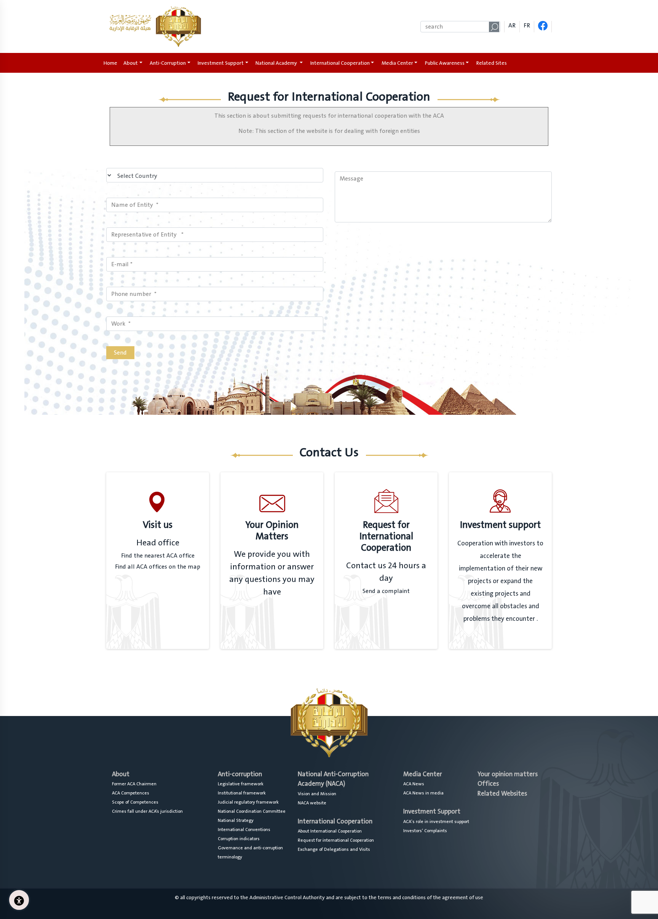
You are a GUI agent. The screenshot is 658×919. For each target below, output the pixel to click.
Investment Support (431, 811)
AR (512, 25)
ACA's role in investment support (436, 821)
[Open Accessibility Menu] (19, 900)
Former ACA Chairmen (134, 784)
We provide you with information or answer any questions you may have (272, 573)
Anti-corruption (240, 774)
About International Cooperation (330, 831)
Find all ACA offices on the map (157, 567)
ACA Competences (130, 793)
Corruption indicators (239, 838)
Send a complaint (386, 591)
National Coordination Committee (252, 811)
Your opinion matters (508, 774)
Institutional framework (242, 793)
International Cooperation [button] (340, 63)
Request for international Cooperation (336, 840)
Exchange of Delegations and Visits (334, 849)
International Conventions (244, 829)
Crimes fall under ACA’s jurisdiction (147, 811)
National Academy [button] (277, 63)
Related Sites (491, 63)
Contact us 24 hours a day (386, 572)
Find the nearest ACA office (158, 556)
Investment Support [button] (221, 63)
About (120, 774)
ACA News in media (423, 793)
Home (112, 63)
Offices (488, 783)
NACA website (312, 803)
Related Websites (502, 793)
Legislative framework (241, 784)
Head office (157, 543)
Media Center (422, 774)
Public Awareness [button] (445, 63)
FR (527, 25)
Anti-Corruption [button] (168, 63)
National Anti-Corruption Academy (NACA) (333, 779)
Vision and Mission (317, 794)
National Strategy (236, 820)
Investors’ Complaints (425, 830)
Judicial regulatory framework (248, 802)
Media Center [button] (397, 63)
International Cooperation (335, 821)
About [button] (130, 63)
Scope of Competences (135, 802)
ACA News (413, 784)
